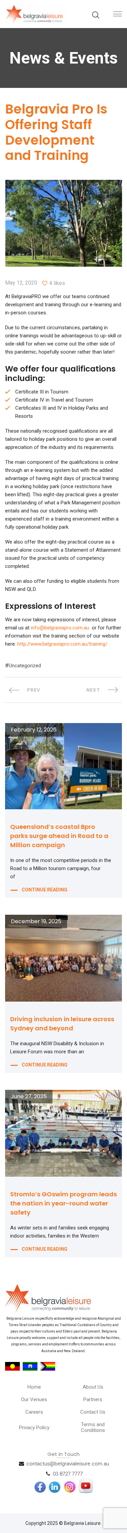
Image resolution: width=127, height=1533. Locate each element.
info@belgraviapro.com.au (60, 628)
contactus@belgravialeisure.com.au (67, 1464)
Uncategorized (25, 666)
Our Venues (34, 1399)
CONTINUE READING (44, 890)
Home (34, 1387)
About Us (93, 1387)
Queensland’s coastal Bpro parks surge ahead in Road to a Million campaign (59, 835)
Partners (92, 1399)
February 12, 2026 (34, 730)
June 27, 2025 (29, 1096)
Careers (34, 1412)
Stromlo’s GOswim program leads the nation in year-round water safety (63, 1203)
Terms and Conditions (93, 1427)
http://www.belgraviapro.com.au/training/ (62, 644)
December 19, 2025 (36, 921)
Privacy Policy (34, 1427)
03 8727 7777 (68, 1474)
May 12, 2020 (21, 283)
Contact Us (92, 1412)
